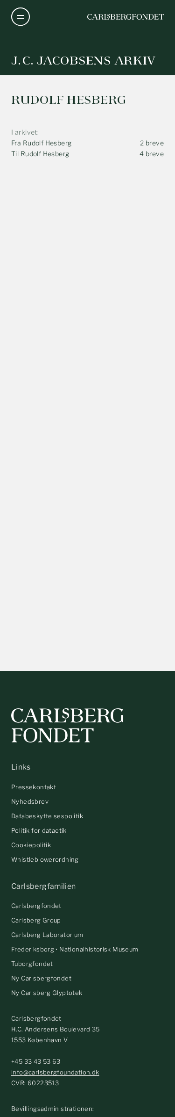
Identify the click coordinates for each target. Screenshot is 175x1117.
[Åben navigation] (20, 16)
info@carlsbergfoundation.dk (55, 1072)
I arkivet (24, 132)
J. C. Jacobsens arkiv (83, 60)
